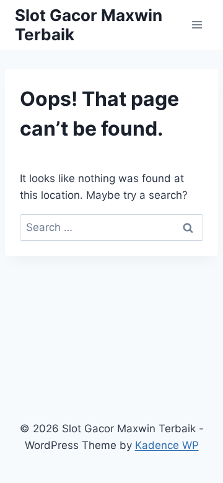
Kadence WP (167, 445)
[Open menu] (196, 24)
